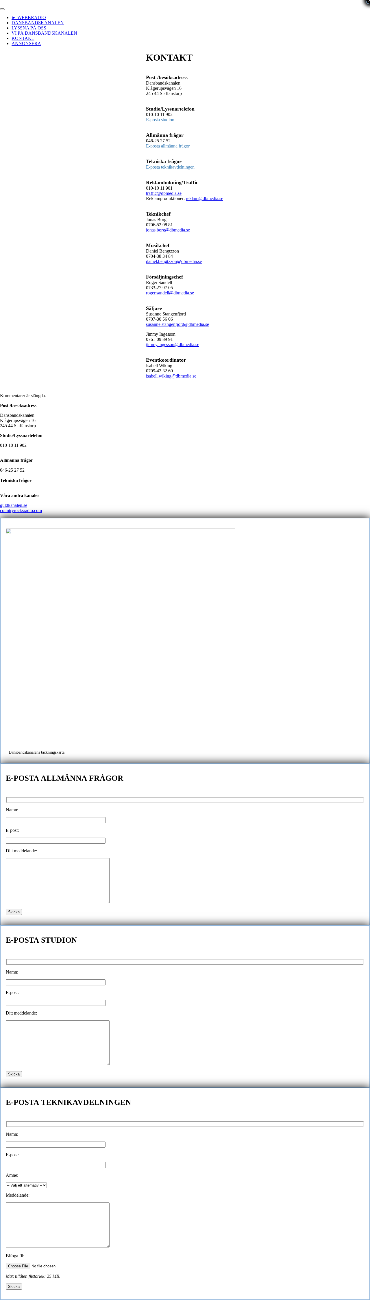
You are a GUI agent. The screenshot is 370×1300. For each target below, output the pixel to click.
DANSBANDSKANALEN (38, 22)
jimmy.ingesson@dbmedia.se (172, 344)
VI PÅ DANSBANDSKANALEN (44, 33)
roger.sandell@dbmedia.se (170, 292)
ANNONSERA (26, 43)
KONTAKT (23, 38)
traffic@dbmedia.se (164, 193)
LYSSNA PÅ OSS (29, 27)
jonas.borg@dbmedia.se (168, 229)
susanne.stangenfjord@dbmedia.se (177, 324)
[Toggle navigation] (2, 9)
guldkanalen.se (13, 505)
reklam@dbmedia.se (204, 198)
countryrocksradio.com (21, 510)
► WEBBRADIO (29, 17)
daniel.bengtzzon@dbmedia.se (174, 261)
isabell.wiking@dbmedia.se (171, 375)
